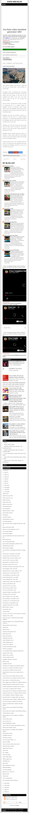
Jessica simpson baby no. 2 (9, 739)
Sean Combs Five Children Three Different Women (14, 711)
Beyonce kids (6, 773)
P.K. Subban (5, 752)
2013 (5, 487)
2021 (5, 474)
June (5, 491)
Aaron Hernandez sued (8, 640)
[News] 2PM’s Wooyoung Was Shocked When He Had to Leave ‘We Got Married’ (17, 432)
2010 (5, 787)
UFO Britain (5, 515)
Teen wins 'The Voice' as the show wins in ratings (14, 613)
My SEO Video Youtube (10, 180)
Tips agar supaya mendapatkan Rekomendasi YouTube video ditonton (17, 183)
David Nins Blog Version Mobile (9, 811)
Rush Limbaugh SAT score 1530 (10, 579)
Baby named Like (7, 539)
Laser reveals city (7, 721)
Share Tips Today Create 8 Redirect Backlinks (14, 382)
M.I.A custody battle (7, 778)
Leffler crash (5, 493)
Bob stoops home (7, 633)
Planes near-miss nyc (8, 498)
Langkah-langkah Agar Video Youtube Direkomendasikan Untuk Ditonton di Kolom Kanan (17, 253)
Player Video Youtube (9, 444)
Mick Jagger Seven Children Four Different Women (14, 682)
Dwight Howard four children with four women (13, 684)
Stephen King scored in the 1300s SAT (12, 581)
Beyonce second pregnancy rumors (11, 529)
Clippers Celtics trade (8, 615)
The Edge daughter (7, 521)
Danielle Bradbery (7, 767)
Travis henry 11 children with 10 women (12, 688)
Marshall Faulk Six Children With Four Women (13, 697)
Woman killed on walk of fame (10, 625)
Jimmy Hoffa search (7, 719)
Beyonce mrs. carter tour (8, 771)
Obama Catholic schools (8, 510)
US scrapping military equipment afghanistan (13, 650)
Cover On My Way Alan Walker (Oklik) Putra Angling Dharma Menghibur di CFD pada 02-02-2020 (17, 225)
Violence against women (8, 657)
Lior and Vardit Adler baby (9, 541)
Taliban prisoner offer (7, 638)
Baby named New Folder (8, 527)
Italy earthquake (6, 508)
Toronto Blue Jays (7, 609)
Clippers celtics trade (7, 653)
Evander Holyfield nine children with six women (14, 686)
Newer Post (6, 159)
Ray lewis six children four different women (13, 668)
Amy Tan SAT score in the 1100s (10, 560)
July (5, 489)
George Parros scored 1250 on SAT (11, 573)
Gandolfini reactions (7, 735)
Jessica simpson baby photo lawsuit (11, 744)
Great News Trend (8, 208)
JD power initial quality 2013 (9, 631)
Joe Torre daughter (7, 769)
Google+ (16, 152)
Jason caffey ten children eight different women (14, 725)
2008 (5, 791)
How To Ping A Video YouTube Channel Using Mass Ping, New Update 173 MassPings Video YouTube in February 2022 (17, 198)
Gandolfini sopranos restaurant (10, 659)
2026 (5, 470)
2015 (5, 483)
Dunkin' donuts (6, 629)
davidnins (4, 812)
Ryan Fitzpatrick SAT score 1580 (10, 596)
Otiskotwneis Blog (8, 166)
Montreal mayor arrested (8, 746)
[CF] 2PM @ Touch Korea (15, 368)
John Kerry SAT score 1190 (9, 585)
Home (4, 63)
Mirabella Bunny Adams (8, 545)
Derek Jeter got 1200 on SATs (10, 588)
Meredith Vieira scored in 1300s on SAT (12, 558)
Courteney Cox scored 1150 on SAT (11, 600)
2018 (5, 481)
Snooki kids (5, 776)
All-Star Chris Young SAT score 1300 (11, 553)
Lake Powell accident (8, 512)
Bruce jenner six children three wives (11, 680)
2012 (5, 783)
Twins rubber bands (7, 756)
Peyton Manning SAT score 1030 (10, 577)
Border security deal (7, 504)
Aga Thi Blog (20, 811)
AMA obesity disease (8, 733)
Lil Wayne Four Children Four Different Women (13, 665)
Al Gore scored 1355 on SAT (9, 590)
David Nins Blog (14, 2)
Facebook (11, 152)
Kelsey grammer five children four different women (14, 690)
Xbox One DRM (6, 742)
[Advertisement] (15, 16)
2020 (5, 476)
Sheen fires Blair (6, 754)
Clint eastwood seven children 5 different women (14, 699)
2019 (5, 479)
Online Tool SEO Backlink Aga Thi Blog (14, 194)
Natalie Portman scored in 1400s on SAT (12, 571)
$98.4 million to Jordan (8, 607)
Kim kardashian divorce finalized (10, 780)
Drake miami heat (7, 502)
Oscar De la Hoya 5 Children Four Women (12, 701)
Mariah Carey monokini (8, 655)
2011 (5, 785)
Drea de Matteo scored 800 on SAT (11, 598)
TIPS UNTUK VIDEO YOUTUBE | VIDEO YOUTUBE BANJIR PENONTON (17, 238)
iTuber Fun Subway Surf (11, 799)
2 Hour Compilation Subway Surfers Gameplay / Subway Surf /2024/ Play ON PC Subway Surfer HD (14, 267)
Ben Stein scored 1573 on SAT (10, 564)
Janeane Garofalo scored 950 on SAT (11, 592)
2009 (5, 789)
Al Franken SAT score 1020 (9, 594)
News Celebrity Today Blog (11, 235)
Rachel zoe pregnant (7, 648)
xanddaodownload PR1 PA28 (11, 250)
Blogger (17, 805)
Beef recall (5, 763)
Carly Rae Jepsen (7, 517)
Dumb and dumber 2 (7, 636)
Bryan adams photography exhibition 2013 (12, 543)
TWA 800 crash (6, 761)
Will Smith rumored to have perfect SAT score (13, 566)
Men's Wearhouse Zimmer (9, 765)
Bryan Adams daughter (8, 548)
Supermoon (5, 627)
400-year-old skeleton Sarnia (9, 727)
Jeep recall (5, 750)
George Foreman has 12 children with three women (14, 693)
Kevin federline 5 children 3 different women (13, 695)
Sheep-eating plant (7, 506)
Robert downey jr (6, 500)
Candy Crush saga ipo (8, 644)
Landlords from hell (7, 663)
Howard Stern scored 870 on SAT (10, 562)
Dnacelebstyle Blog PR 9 (10, 222)
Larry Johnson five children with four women (13, 676)
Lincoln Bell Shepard (7, 531)
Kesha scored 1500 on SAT (9, 583)
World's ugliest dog (7, 759)
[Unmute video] (14, 314)
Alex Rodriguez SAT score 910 (10, 568)
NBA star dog (6, 661)
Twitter (20, 152)
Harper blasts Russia (7, 748)
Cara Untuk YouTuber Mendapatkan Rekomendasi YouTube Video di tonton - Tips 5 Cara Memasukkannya (17, 169)
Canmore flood (6, 611)
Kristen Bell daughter (7, 533)
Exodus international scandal (9, 646)
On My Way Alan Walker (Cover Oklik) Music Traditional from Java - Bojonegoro (17, 211)
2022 (5, 472)
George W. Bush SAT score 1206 (10, 605)
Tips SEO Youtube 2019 (11, 797)
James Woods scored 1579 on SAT (11, 556)
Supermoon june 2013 (14, 416)
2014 (5, 485)
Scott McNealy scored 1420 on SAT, (11, 575)
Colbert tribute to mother (8, 713)
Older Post (23, 159)
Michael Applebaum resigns (9, 723)
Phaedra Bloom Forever (8, 519)
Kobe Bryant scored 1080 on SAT (10, 603)
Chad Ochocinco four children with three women (14, 678)
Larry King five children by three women (12, 670)
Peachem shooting (7, 737)
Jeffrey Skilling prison (8, 642)
